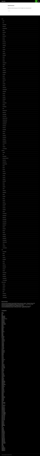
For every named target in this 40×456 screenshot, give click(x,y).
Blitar (2, 332)
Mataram (4, 209)
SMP (2, 249)
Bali (3, 22)
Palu (3, 108)
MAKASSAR (4, 384)
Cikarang (4, 45)
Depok (4, 261)
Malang (4, 93)
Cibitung (3, 339)
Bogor (4, 169)
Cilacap (4, 175)
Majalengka (5, 89)
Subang (4, 133)
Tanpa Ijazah (4, 282)
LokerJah (3, 1)
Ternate (4, 146)
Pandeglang (5, 110)
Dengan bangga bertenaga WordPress (7, 454)
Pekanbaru (4, 114)
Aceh (3, 20)
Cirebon (4, 53)
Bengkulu (4, 36)
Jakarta (4, 64)
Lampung (3, 375)
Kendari (4, 74)
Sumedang (4, 137)
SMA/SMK (3, 150)
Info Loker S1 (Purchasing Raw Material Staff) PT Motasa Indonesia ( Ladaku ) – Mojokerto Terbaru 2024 (18, 303)
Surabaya (4, 139)
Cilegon (4, 49)
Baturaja (4, 32)
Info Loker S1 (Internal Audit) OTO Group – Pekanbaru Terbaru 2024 (12, 305)
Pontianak (4, 116)
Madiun (4, 85)
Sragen (4, 230)
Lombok (4, 83)
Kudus (4, 76)
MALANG (3, 386)
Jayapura (4, 68)
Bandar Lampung (5, 158)
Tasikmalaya (5, 242)
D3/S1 (3, 349)
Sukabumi (4, 135)
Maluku (4, 95)
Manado (4, 97)
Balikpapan (4, 24)
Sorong (4, 131)
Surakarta (4, 238)
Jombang (4, 70)
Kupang (4, 200)
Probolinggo (5, 118)
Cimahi (4, 51)
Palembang (4, 106)
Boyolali (4, 43)
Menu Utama (39, 1)
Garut (2, 355)
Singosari (4, 129)
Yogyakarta (5, 148)
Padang (4, 104)
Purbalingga (3, 413)
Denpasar (4, 55)
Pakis (3, 291)
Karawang (4, 72)
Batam (4, 30)
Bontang (4, 41)
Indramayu (4, 62)
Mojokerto (5, 213)
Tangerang (4, 240)
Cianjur (4, 171)
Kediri (4, 194)
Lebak (2, 377)
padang (3, 398)
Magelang (4, 87)
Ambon (4, 152)
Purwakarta (3, 414)
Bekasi (4, 34)
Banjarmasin (5, 28)
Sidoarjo (4, 127)
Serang (3, 420)
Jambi (3, 66)
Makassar (4, 91)
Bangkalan (3, 322)
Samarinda (4, 123)
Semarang (4, 125)
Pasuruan (4, 112)
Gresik (4, 263)
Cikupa (4, 47)
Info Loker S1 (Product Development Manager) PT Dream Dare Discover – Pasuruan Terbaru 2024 (17, 304)
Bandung (4, 26)
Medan (4, 211)
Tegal (4, 144)
